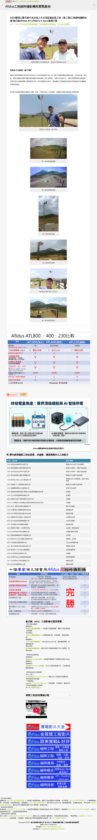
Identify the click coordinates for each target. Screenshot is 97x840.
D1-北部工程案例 (64, 24)
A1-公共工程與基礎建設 (30, 24)
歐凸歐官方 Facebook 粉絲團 (35, 666)
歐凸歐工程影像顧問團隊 (33, 628)
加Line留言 (57, 827)
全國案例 (36, 1)
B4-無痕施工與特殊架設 (48, 24)
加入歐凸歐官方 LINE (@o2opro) (36, 677)
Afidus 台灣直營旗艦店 (33, 635)
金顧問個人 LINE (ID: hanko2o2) (36, 683)
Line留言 (28, 1)
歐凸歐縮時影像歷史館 (32, 648)
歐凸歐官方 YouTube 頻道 (34, 659)
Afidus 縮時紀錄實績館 (33, 642)
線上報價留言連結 (34, 687)
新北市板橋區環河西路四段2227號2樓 (51, 829)
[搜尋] (94, 5)
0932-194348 (19, 1)
